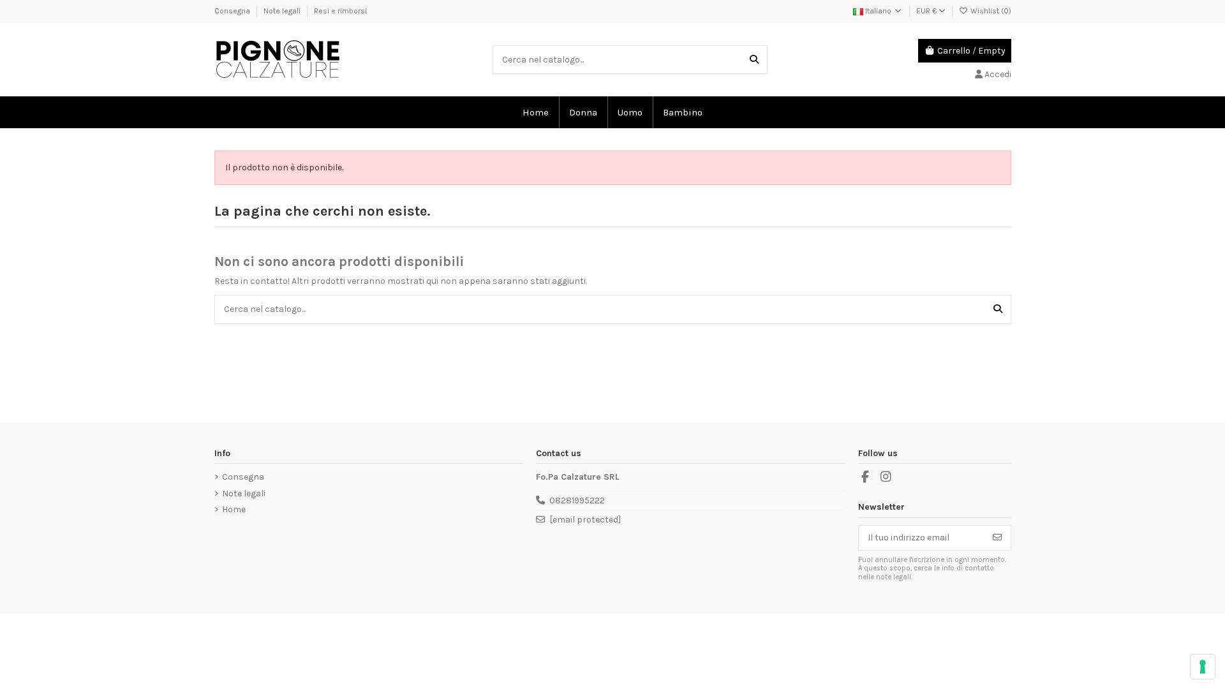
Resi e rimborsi (340, 10)
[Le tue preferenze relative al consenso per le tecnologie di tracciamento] (1203, 667)
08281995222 (577, 500)
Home (234, 509)
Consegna (233, 10)
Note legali (283, 10)
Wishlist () (990, 10)
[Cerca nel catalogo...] (754, 59)
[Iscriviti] (997, 538)
